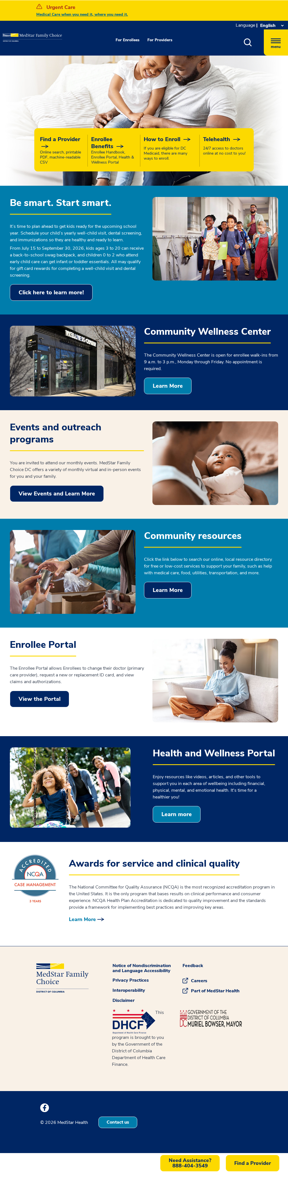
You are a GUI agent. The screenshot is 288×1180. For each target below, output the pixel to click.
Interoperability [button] (128, 990)
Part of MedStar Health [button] (215, 991)
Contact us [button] (118, 1122)
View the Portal (39, 699)
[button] (254, 42)
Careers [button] (199, 981)
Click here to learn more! (51, 292)
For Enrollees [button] (128, 40)
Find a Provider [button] (252, 1163)
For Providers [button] (159, 40)
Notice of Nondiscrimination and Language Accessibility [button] (141, 968)
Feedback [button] (193, 966)
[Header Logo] (20, 33)
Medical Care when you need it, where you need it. (82, 14)
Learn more (176, 814)
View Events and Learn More (57, 493)
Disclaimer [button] (123, 1000)
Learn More (168, 386)
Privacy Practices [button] (130, 980)
